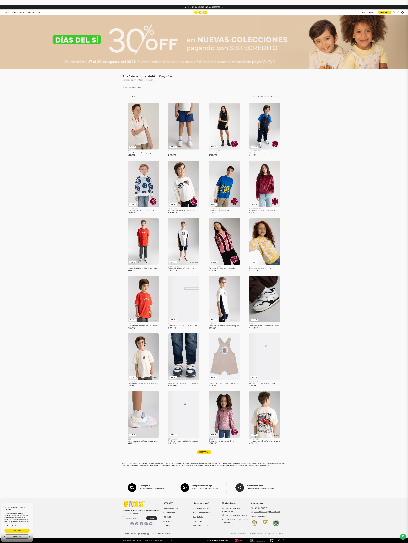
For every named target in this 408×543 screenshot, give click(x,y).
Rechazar (17, 536)
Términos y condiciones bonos (234, 515)
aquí (260, 488)
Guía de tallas (198, 517)
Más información (16, 526)
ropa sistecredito (133, 87)
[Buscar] (394, 12)
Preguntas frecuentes (201, 513)
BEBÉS (7, 12)
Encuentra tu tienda (201, 508)
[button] (204, 7)
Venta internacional (200, 525)
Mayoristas (197, 521)
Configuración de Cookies (274, 533)
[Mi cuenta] (398, 12)
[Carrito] (402, 12)
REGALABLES (385, 12)
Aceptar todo (17, 530)
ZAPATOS (30, 12)
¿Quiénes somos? (170, 508)
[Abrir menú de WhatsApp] (403, 537)
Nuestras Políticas (256, 533)
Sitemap (166, 525)
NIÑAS (14, 12)
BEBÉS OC (167, 521)
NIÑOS (21, 12)
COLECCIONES (368, 12)
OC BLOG (167, 517)
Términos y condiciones (238, 533)
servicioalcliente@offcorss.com (267, 512)
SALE (38, 12)
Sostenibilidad (169, 513)
